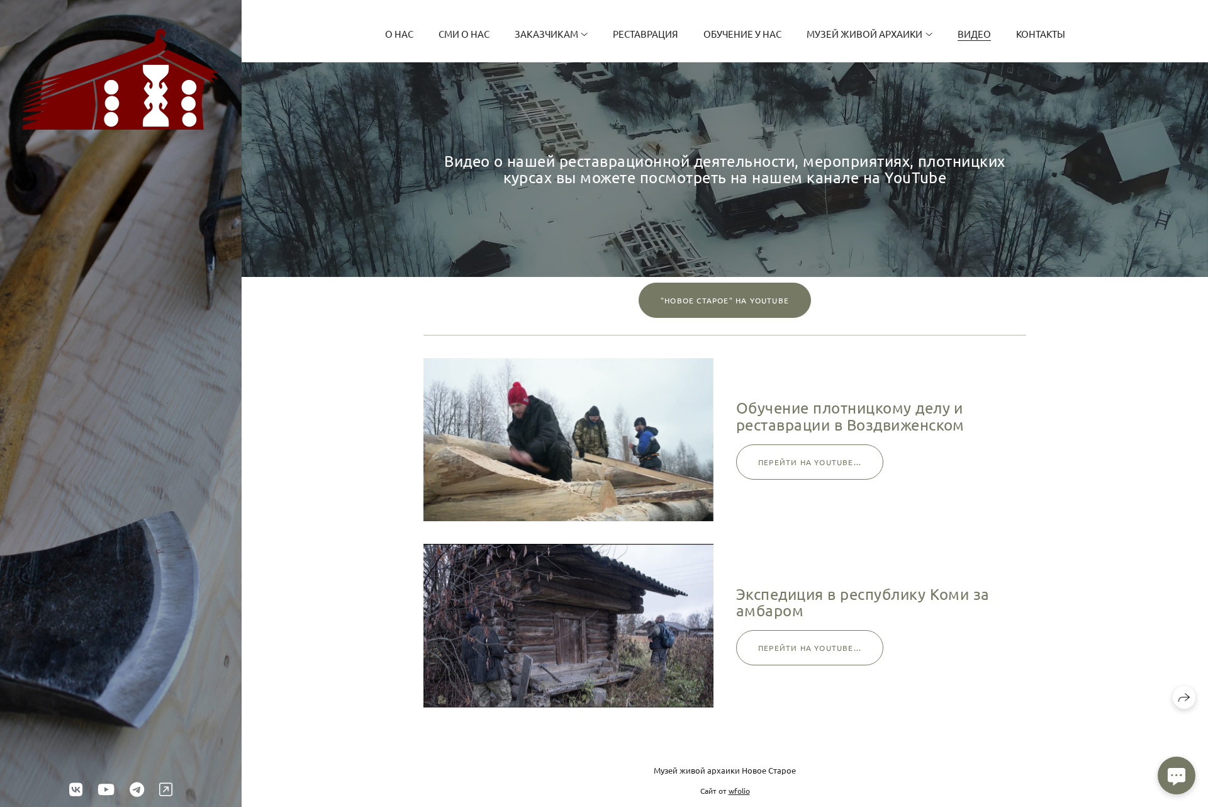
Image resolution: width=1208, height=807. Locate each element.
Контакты (1040, 34)
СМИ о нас (464, 34)
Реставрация (645, 34)
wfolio (739, 791)
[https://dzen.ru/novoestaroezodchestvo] (165, 789)
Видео (974, 34)
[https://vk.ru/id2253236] (75, 789)
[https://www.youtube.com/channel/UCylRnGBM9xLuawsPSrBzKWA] (106, 789)
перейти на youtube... (809, 462)
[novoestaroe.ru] (121, 79)
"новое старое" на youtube (725, 300)
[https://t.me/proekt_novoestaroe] (137, 789)
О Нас (399, 34)
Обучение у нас (742, 34)
